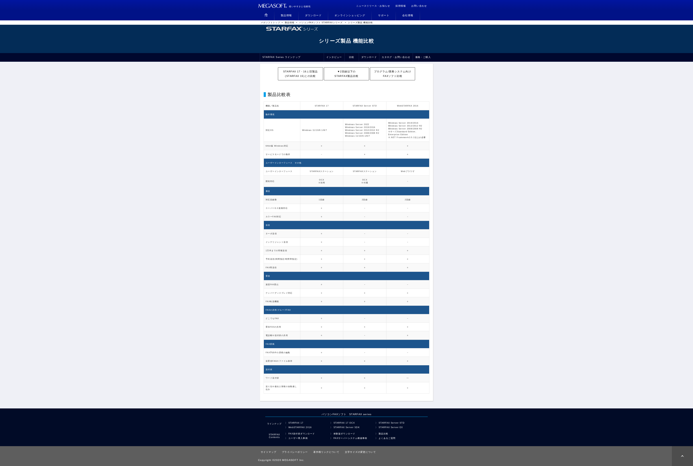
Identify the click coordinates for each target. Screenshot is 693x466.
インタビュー (334, 57)
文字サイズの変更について (360, 452)
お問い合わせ (419, 6)
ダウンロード (369, 57)
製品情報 (290, 22)
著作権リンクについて (326, 452)
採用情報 (400, 6)
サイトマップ (268, 452)
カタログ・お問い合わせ (396, 57)
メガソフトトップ (270, 22)
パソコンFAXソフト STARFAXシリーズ (321, 22)
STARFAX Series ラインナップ (281, 57)
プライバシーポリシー (295, 452)
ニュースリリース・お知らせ (373, 6)
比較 (351, 57)
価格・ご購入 (423, 57)
